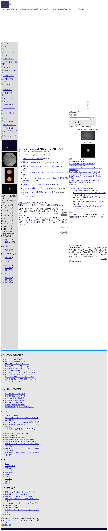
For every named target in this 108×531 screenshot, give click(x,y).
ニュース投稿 (9, 52)
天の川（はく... (83, 129)
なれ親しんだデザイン (33, 220)
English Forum (6, 9)
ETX (7, 464)
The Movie (42, 9)
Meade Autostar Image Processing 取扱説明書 (21, 441)
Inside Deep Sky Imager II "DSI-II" (17, 433)
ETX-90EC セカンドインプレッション (19, 377)
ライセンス (29, 520)
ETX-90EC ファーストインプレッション (20, 374)
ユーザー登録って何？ (9, 132)
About (82, 9)
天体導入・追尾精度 (9, 72)
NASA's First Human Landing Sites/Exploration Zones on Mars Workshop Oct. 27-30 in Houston (85, 173)
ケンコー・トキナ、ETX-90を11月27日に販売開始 (42, 172)
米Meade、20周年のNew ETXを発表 (36, 163)
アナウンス (22, 203)
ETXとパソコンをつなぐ (9, 80)
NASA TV (72, 214)
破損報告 (8, 268)
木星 (83, 142)
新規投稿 (8, 250)
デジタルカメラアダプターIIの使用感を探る (21, 503)
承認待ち (8, 258)
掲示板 (7, 101)
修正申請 (8, 270)
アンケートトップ (7, 231)
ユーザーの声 (9, 105)
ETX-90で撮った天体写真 (14, 398)
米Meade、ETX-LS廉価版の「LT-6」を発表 (39, 192)
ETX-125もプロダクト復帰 (33, 159)
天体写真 (7, 90)
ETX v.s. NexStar (8, 109)
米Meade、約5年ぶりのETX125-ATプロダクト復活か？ (43, 166)
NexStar (8, 474)
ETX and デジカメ (9, 85)
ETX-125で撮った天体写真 (15, 394)
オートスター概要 (12, 415)
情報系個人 (9, 472)
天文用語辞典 (9, 121)
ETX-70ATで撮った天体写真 (15, 400)
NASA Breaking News (77, 161)
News (50, 9)
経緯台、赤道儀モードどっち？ (17, 361)
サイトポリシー (18, 520)
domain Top (17, 9)
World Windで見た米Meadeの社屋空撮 (87, 202)
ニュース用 (24, 151)
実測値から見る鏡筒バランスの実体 (18, 496)
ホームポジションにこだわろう (17, 364)
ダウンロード (9, 98)
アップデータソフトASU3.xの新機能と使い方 (22, 422)
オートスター (9, 67)
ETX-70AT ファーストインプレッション (20, 372)
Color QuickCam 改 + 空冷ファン (17, 507)
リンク (7, 118)
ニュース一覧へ (29, 196)
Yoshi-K (28, 205)
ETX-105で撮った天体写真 (15, 396)
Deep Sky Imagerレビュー (14, 435)
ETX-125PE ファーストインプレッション (20, 368)
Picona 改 (8, 514)
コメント (8, 240)
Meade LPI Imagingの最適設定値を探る (19, 407)
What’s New (8, 59)
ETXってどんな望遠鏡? (9, 63)
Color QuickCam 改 (12, 505)
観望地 (7, 483)
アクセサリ (8, 76)
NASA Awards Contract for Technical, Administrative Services (82, 165)
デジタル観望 (10, 466)
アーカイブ (8, 55)
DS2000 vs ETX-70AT (13, 370)
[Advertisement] (54, 26)
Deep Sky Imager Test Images (15, 405)
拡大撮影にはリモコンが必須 (16, 494)
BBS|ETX (74, 9)
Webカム (8, 468)
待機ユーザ (9, 242)
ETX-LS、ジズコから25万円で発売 (36, 184)
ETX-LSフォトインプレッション (17, 366)
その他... (104, 259)
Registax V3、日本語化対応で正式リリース (89, 197)
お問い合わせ (9, 128)
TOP (5, 46)
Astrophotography (30, 9)
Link (66, 9)
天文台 (7, 476)
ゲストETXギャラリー (9, 94)
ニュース (7, 49)
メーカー (8, 479)
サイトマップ (9, 125)
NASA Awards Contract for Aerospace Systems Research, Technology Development (85, 181)
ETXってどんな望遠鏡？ (14, 359)
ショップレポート (9, 114)
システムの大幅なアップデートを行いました (40, 188)
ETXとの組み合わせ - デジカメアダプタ (20, 492)
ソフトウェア (10, 470)
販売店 (7, 481)
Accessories (59, 9)
